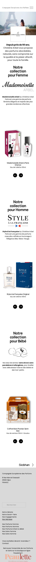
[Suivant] (20, 175)
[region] (18, 152)
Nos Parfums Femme (10, 524)
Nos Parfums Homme (10, 526)
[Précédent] (15, 175)
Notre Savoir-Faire (9, 514)
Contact (5, 543)
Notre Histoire (7, 512)
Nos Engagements (9, 517)
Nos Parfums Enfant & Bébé (13, 529)
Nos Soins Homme (9, 534)
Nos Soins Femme (9, 531)
